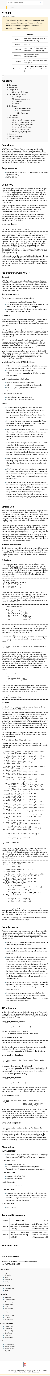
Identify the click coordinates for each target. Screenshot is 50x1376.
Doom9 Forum (9, 1320)
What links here (9, 1344)
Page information (10, 1351)
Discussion (8, 1275)
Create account (9, 1288)
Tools (47, 7)
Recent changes (10, 1302)
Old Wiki (7, 1317)
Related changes (10, 1346)
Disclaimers (35, 1372)
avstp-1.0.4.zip (15, 1224)
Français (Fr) (9, 1331)
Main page (8, 1297)
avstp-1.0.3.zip (15, 1232)
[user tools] (46, 3)
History (7, 1281)
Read (6, 1277)
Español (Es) (8, 1328)
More (12, 7)
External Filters (13, 1257)
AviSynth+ (14, 172)
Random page (9, 1304)
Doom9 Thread (29, 66)
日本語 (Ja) (8, 1333)
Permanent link (9, 1348)
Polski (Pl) (8, 1335)
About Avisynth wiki (24, 1372)
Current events (9, 1315)
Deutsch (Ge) (9, 1326)
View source (8, 1279)
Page (6, 1273)
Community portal (10, 1299)
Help (6, 1306)
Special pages (9, 1308)
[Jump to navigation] (4, 3)
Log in (6, 1290)
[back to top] (25, 1357)
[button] (3, 76)
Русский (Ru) (9, 1337)
